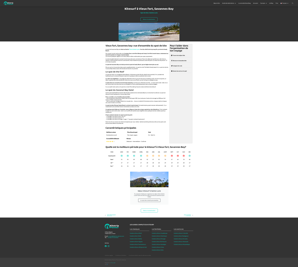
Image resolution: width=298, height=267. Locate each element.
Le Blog (271, 3)
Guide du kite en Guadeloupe (159, 233)
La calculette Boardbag (244, 3)
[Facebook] (106, 246)
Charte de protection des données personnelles (140, 255)
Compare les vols (177, 65)
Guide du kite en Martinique (159, 236)
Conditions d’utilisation (120, 255)
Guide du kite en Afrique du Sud (138, 247)
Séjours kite (216, 3)
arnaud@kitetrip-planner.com (116, 236)
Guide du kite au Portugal (158, 238)
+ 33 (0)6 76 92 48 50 (112, 237)
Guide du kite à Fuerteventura (138, 244)
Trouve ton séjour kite (179, 55)
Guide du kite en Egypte (136, 241)
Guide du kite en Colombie (181, 233)
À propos (262, 3)
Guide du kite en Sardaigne (159, 244)
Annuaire (255, 3)
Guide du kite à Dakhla (136, 238)
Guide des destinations (228, 3)
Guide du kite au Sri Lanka (180, 238)
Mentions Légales (109, 255)
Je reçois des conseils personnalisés (149, 200)
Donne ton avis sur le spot (180, 71)
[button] (292, 3)
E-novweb (113, 262)
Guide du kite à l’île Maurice (159, 241)
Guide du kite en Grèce (158, 247)
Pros (277, 3)
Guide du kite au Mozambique (182, 244)
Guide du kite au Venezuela (181, 241)
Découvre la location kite (179, 60)
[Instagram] (108, 246)
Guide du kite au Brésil (136, 233)
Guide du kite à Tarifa (135, 236)
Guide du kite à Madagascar (181, 236)
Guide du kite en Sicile (157, 250)
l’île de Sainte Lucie (134, 49)
